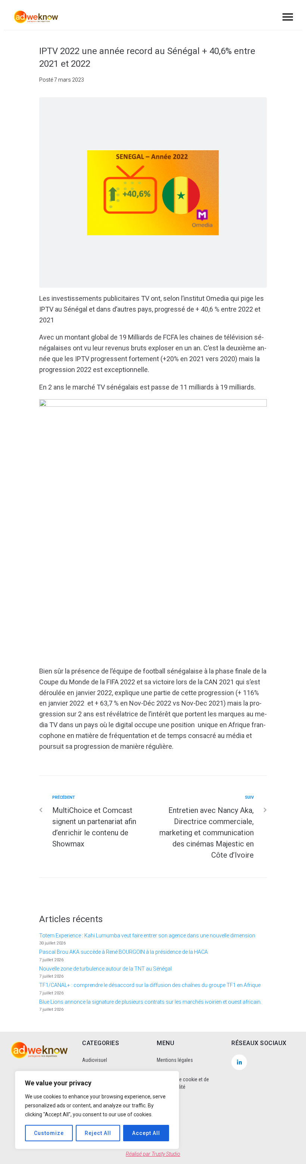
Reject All (98, 1133)
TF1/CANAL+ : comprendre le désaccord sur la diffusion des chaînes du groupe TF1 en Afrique (149, 985)
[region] (97, 1110)
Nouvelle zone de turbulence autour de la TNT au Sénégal (105, 969)
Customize (49, 1133)
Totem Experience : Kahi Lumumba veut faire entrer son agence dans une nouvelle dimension (147, 936)
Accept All (146, 1133)
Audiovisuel (94, 1060)
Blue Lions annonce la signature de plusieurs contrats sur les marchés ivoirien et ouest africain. (150, 1002)
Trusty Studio (166, 1154)
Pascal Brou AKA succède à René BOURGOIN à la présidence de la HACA (123, 952)
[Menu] (286, 17)
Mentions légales (175, 1060)
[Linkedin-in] (239, 1062)
